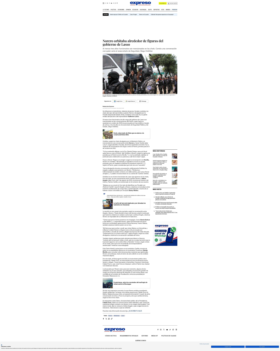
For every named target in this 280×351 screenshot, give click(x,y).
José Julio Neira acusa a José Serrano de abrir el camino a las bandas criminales (166, 203)
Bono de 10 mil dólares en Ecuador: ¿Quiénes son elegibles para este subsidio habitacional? (160, 182)
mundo (168, 9)
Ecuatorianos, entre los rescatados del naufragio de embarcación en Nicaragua (130, 283)
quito (150, 9)
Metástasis (117, 315)
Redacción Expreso (108, 106)
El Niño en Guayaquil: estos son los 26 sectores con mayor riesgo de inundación (165, 207)
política (113, 9)
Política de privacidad (204, 343)
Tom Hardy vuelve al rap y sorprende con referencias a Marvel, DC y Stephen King (160, 168)
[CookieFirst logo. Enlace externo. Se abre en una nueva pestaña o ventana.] (1, 345)
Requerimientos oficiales (129, 335)
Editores (145, 335)
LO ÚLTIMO (106, 9)
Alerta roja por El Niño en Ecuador (119, 14)
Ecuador (135, 9)
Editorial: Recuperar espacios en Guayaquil (162, 14)
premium (174, 9)
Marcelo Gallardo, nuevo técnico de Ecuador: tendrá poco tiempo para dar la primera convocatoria (165, 198)
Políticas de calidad (168, 335)
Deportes (156, 9)
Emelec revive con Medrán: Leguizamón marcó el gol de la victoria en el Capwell (165, 193)
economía (121, 9)
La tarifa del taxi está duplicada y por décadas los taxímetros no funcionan (130, 204)
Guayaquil (143, 9)
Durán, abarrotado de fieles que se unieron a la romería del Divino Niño (129, 134)
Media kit (154, 335)
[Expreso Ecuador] (114, 331)
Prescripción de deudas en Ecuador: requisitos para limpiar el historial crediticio (160, 175)
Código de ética (111, 335)
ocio (162, 9)
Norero (110, 315)
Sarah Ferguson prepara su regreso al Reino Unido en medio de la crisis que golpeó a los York (160, 162)
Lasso (122, 315)
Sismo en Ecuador (144, 14)
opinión (128, 9)
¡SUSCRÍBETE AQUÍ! (135, 311)
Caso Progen (133, 14)
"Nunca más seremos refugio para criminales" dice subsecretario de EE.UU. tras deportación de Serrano (166, 212)
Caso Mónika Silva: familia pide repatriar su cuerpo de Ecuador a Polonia (160, 155)
